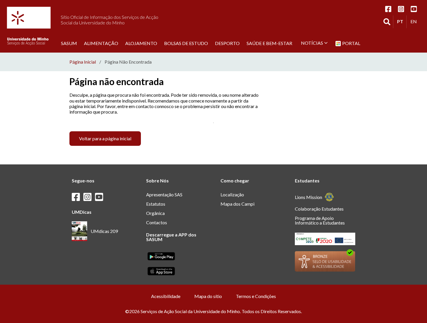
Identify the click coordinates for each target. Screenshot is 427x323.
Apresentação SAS (164, 194)
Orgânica (155, 213)
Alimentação (101, 43)
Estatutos (155, 204)
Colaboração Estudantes (319, 208)
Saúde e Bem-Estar (269, 43)
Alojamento (141, 43)
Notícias (312, 43)
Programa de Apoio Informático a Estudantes (320, 220)
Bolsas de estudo (186, 43)
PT (402, 21)
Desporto (227, 43)
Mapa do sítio (208, 296)
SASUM (69, 43)
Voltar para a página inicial (105, 138)
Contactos (156, 222)
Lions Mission (308, 197)
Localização (232, 194)
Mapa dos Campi (237, 204)
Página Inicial (82, 62)
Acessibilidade (165, 296)
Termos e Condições (256, 296)
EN (415, 21)
